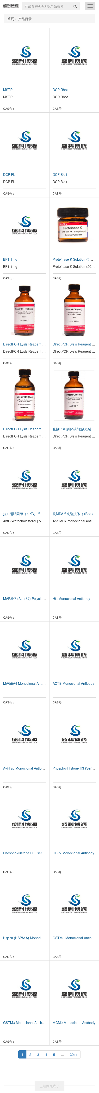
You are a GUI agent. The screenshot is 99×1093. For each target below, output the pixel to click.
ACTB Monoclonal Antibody (73, 683)
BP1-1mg (10, 259)
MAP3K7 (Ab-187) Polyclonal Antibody (32, 598)
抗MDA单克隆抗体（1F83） (74, 513)
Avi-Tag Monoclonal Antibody (25, 768)
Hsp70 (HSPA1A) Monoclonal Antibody (32, 937)
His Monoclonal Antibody (71, 598)
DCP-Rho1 (61, 89)
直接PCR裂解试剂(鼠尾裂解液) (76, 428)
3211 (74, 1054)
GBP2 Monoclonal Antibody (73, 853)
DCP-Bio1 (60, 174)
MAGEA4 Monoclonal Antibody (26, 683)
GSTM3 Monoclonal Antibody (75, 937)
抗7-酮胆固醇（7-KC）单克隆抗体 (28, 513)
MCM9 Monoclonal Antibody (74, 1022)
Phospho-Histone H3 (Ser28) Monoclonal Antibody (41, 853)
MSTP (7, 89)
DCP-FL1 (10, 174)
